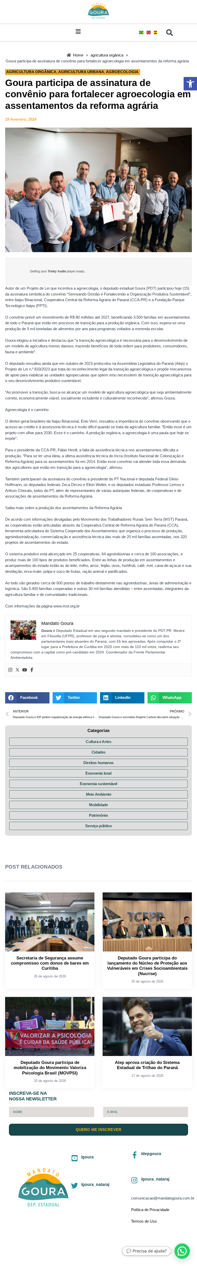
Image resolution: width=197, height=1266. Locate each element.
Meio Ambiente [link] (98, 794)
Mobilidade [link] (98, 805)
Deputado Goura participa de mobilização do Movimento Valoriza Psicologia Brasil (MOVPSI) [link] (50, 1067)
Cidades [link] (98, 752)
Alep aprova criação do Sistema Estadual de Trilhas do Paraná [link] (147, 1065)
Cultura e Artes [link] (98, 741)
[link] (190, 83)
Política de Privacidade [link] (150, 1209)
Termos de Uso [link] (144, 1221)
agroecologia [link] (122, 72)
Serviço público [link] (98, 826)
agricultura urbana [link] (81, 72)
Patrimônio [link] (98, 815)
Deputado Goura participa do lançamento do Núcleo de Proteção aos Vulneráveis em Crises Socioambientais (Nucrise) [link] (147, 966)
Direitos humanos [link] (98, 762)
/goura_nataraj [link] (95, 1184)
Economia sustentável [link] (98, 784)
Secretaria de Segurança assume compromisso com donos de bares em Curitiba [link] (50, 963)
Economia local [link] (98, 773)
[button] (78, 31)
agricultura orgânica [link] (31, 72)
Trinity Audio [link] (57, 271)
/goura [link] (87, 1157)
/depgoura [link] (151, 1153)
